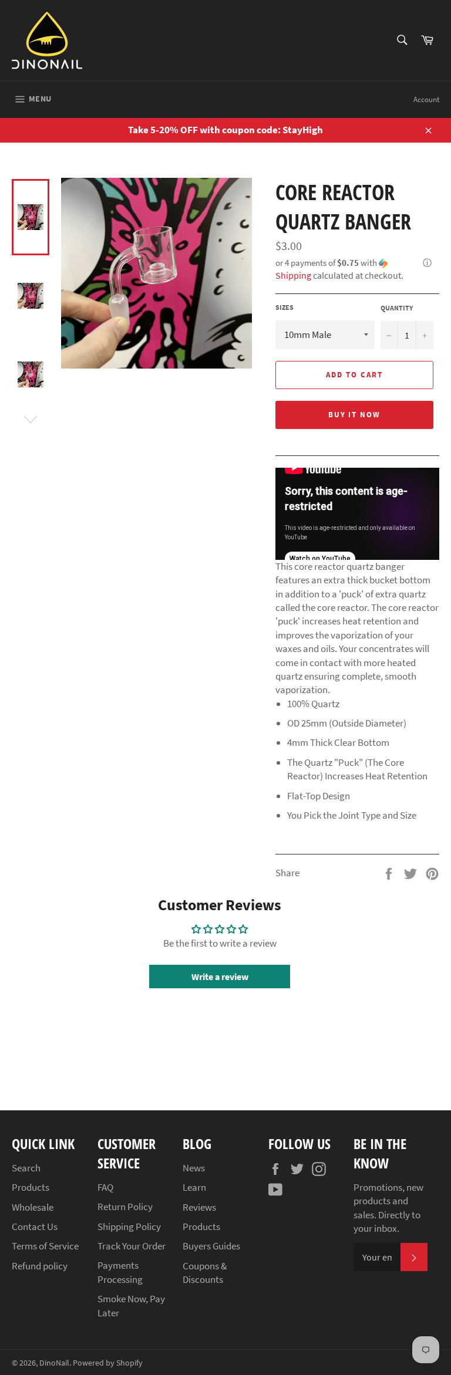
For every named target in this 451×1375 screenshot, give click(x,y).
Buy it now (354, 415)
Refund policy (40, 1265)
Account (426, 99)
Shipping (293, 275)
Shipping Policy (129, 1226)
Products (30, 1187)
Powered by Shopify (108, 1363)
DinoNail (54, 1363)
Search (26, 1167)
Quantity (397, 307)
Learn (194, 1187)
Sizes (284, 307)
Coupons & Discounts (205, 1272)
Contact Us (35, 1226)
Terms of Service (45, 1245)
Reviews (199, 1207)
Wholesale (32, 1207)
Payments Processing (120, 1272)
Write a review (219, 976)
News (194, 1167)
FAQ (105, 1187)
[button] (357, 263)
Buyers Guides (211, 1245)
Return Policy (125, 1206)
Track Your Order (131, 1245)
